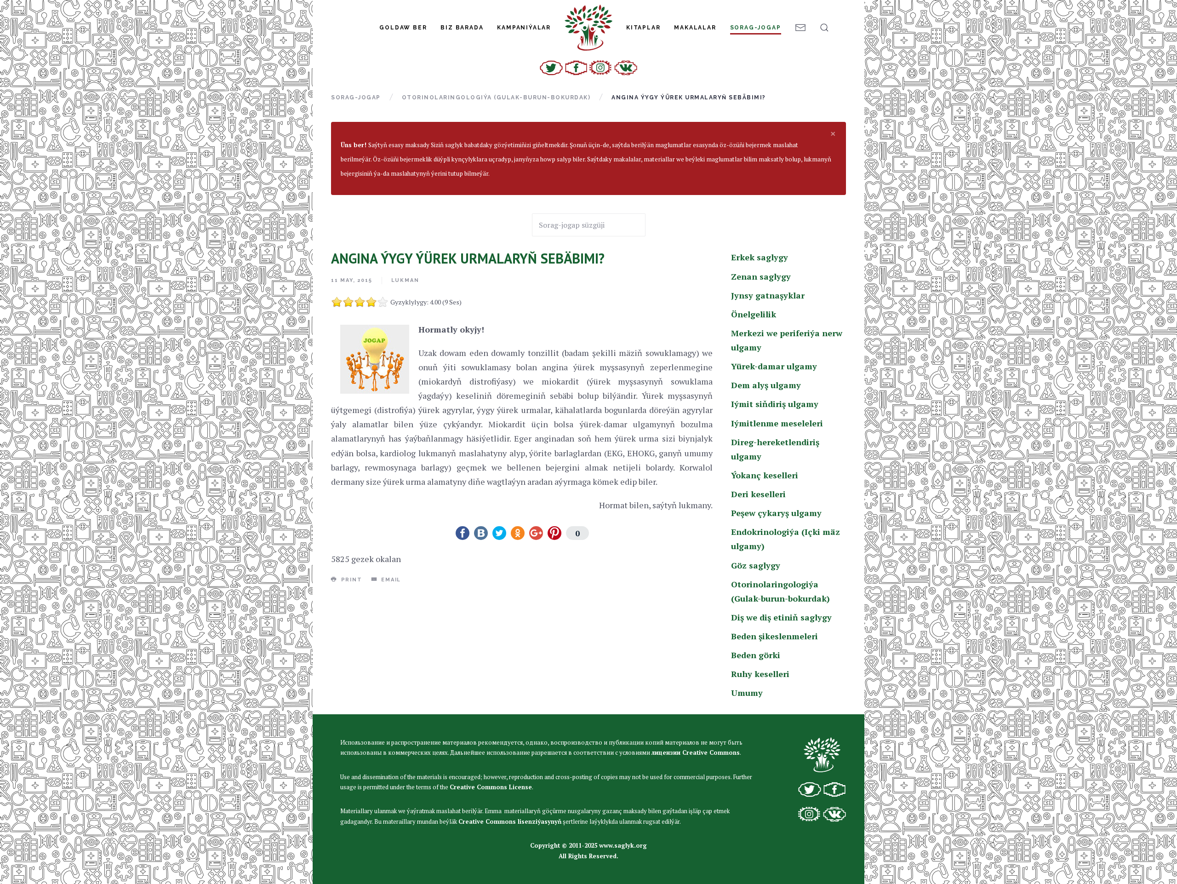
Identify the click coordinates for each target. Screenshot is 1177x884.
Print (350, 580)
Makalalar (695, 27)
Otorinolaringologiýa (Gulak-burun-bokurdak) (496, 97)
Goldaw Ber (403, 27)
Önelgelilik (753, 314)
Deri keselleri (758, 493)
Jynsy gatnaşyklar (768, 295)
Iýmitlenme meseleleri (777, 423)
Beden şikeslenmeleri (774, 636)
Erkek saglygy (759, 257)
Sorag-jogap (755, 27)
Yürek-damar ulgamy (774, 366)
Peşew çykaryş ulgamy (776, 512)
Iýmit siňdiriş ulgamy (774, 403)
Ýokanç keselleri (764, 475)
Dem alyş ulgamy (766, 384)
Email (390, 580)
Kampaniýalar (524, 27)
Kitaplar (643, 27)
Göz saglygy (755, 565)
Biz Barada (461, 27)
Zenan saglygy (761, 276)
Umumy (747, 692)
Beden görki (755, 654)
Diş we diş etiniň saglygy (781, 617)
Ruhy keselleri (760, 673)
